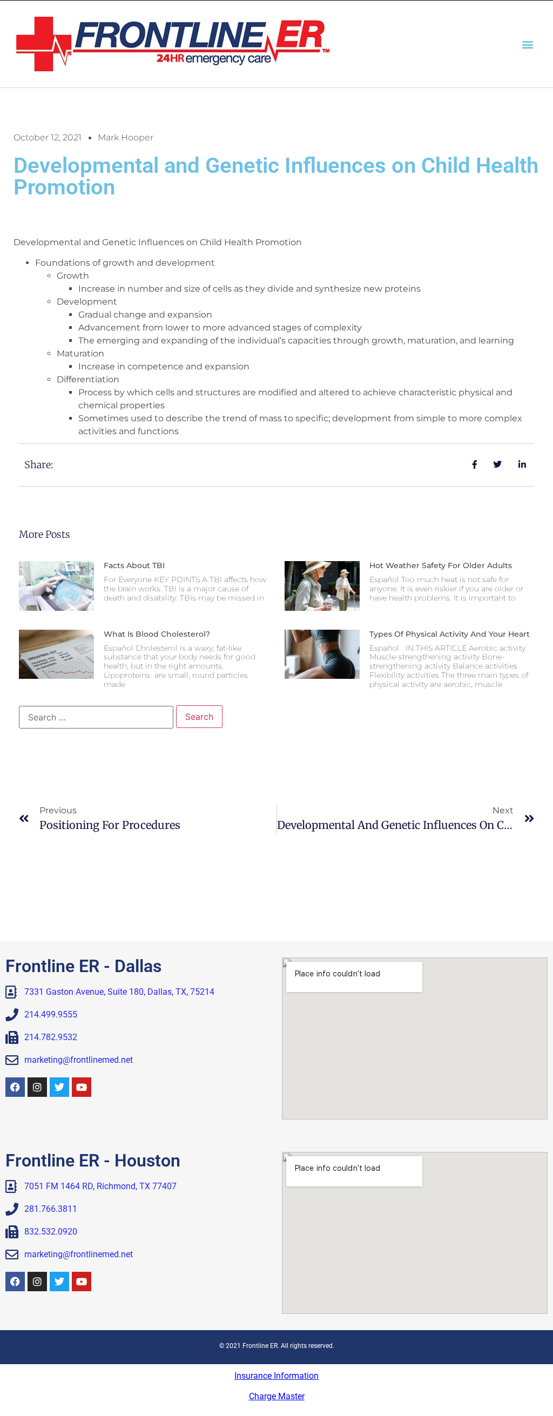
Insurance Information (276, 1376)
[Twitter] (59, 1087)
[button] (528, 44)
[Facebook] (15, 1087)
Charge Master (277, 1396)
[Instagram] (37, 1087)
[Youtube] (81, 1087)
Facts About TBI (134, 565)
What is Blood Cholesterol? (157, 634)
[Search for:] (96, 717)
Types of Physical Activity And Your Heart (449, 634)
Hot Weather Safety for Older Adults (440, 565)
